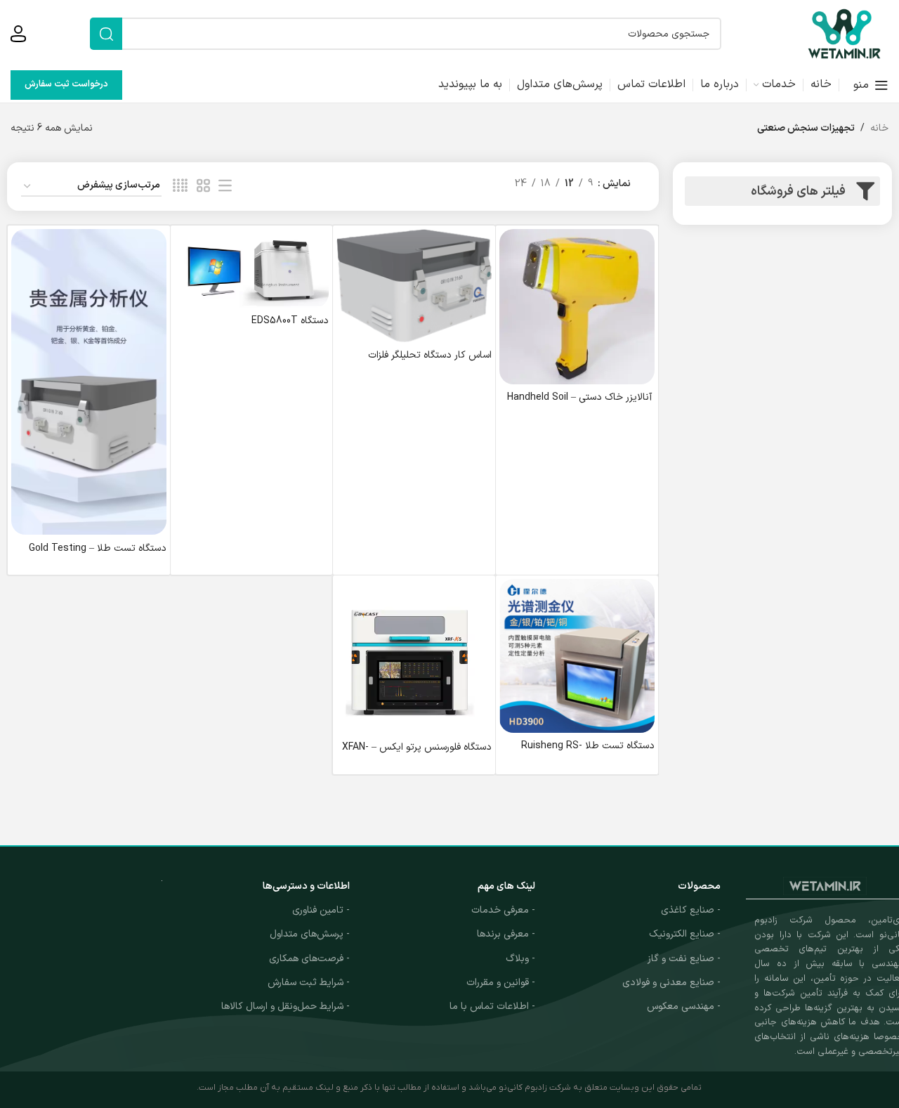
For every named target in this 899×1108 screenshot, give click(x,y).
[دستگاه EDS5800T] (251, 268)
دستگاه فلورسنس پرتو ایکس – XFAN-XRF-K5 (417, 754)
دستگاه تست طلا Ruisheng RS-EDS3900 (588, 752)
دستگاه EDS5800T (290, 320)
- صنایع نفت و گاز (684, 958)
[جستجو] (106, 34)
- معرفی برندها (506, 934)
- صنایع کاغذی (691, 910)
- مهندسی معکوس (684, 1006)
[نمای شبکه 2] (203, 186)
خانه (879, 128)
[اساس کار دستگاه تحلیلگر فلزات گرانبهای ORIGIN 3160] (414, 285)
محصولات (699, 886)
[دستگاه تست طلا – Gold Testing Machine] (88, 382)
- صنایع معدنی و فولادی (671, 982)
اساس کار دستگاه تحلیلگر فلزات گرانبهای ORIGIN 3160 (430, 362)
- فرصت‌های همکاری (309, 958)
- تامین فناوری (321, 910)
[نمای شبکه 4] (180, 186)
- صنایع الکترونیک (685, 934)
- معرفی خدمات (503, 910)
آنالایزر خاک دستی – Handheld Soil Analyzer (581, 404)
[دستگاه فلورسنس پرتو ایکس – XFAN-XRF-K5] (414, 656)
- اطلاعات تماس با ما (492, 1006)
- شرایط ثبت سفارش (309, 982)
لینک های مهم (506, 886)
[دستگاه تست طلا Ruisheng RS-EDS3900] (577, 655)
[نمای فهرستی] (225, 186)
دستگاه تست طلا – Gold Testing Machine (97, 555)
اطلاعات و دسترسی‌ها (306, 886)
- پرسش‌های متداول (310, 934)
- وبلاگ (520, 958)
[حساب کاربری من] (18, 34)
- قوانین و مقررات (500, 982)
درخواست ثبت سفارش (66, 84)
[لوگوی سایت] (844, 33)
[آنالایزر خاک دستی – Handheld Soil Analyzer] (577, 306)
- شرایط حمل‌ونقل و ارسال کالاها (285, 1006)
